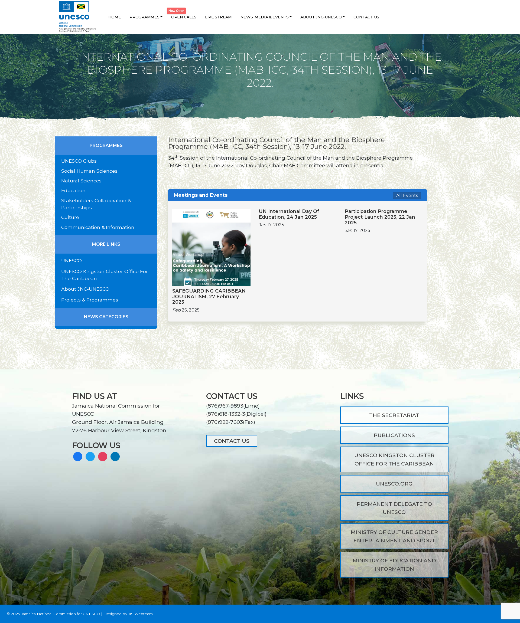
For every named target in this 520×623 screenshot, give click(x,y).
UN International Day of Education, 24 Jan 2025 (289, 214)
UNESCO (71, 260)
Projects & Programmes (89, 300)
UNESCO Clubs (79, 161)
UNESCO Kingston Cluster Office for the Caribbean (394, 459)
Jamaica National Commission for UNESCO (60, 614)
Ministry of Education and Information (394, 564)
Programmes (144, 17)
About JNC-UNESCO (321, 17)
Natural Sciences (81, 180)
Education (73, 190)
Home (114, 17)
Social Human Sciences (89, 171)
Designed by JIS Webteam (128, 614)
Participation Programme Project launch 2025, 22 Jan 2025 (380, 217)
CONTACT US (231, 441)
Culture (70, 217)
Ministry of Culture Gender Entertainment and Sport (394, 536)
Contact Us (366, 17)
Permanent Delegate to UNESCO (394, 508)
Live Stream (218, 17)
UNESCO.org (394, 483)
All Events (407, 195)
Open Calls (183, 17)
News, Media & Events (264, 17)
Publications (394, 435)
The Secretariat (394, 415)
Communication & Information (97, 227)
